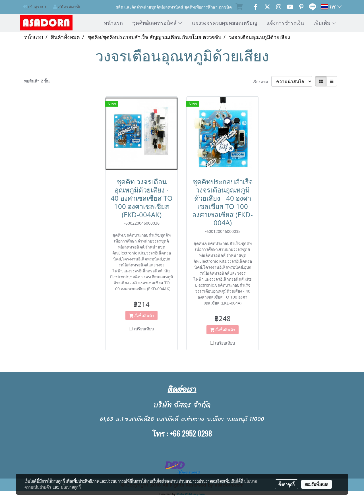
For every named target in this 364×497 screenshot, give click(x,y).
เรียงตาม (262, 81)
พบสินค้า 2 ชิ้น (37, 81)
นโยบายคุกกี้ (71, 487)
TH (332, 6)
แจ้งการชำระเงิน (285, 23)
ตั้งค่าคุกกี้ (286, 484)
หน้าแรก (113, 23)
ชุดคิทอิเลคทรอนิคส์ (155, 23)
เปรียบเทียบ (144, 329)
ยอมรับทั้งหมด (316, 484)
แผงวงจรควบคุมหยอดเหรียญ (224, 23)
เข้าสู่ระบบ (37, 6)
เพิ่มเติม (322, 23)
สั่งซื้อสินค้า (143, 315)
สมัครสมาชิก (69, 6)
